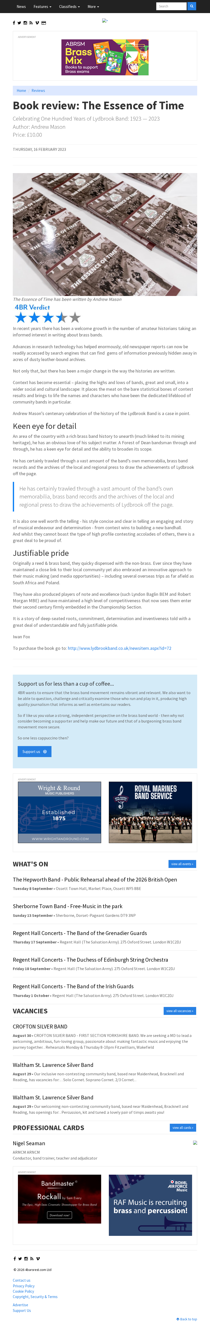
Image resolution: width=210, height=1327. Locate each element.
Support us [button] (33, 751)
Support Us (22, 1310)
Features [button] (41, 6)
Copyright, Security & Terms (35, 1296)
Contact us (21, 1280)
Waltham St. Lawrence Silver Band (53, 1064)
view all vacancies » (179, 1011)
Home (21, 90)
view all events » (182, 864)
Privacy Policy (24, 1285)
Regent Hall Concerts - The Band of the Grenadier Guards (80, 933)
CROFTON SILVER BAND (40, 1026)
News (21, 6)
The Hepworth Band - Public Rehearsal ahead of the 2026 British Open (95, 879)
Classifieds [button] (68, 6)
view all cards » (183, 1128)
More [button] (92, 6)
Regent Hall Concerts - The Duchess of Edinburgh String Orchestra (90, 959)
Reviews (38, 90)
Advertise (20, 1304)
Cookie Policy (23, 1291)
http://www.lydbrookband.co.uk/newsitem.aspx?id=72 (119, 648)
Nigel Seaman (29, 1143)
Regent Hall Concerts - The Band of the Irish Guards (73, 986)
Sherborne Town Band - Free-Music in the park (67, 906)
